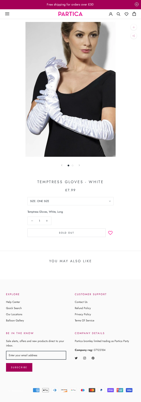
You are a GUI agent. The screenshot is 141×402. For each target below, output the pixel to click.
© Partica (16, 391)
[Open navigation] (7, 13)
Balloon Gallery (15, 320)
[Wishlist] (126, 14)
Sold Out (66, 232)
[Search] (118, 14)
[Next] (79, 165)
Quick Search (14, 308)
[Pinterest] (93, 358)
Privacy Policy (83, 314)
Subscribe (19, 367)
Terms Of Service (84, 320)
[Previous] (61, 165)
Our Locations (14, 314)
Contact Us (81, 302)
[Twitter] (76, 358)
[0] (134, 14)
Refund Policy (83, 308)
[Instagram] (84, 358)
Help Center (13, 302)
